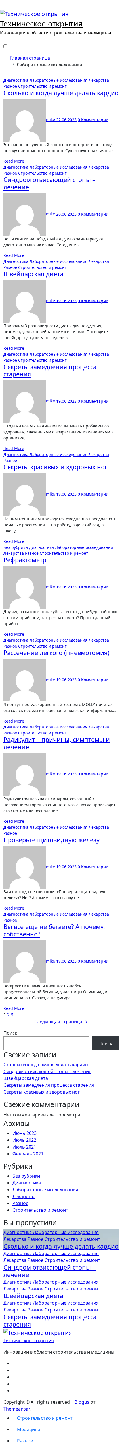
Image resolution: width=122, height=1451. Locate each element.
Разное (10, 86)
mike (51, 119)
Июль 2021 (24, 1147)
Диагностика (16, 80)
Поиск (10, 1033)
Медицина (28, 1429)
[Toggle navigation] (3, 7)
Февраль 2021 (27, 1154)
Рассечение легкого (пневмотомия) (56, 652)
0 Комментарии (93, 119)
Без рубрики (16, 547)
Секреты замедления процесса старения (49, 370)
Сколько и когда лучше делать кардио (61, 93)
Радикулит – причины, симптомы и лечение (56, 743)
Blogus (82, 1402)
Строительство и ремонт (42, 86)
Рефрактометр (24, 560)
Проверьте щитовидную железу (51, 840)
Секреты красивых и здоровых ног (55, 467)
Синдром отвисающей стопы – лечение (49, 183)
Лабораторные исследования (59, 80)
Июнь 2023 (24, 1133)
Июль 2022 (24, 1140)
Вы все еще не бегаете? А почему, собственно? (54, 930)
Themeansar (16, 1409)
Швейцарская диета (33, 274)
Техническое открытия (41, 24)
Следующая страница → (61, 1021)
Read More (13, 161)
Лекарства (99, 80)
